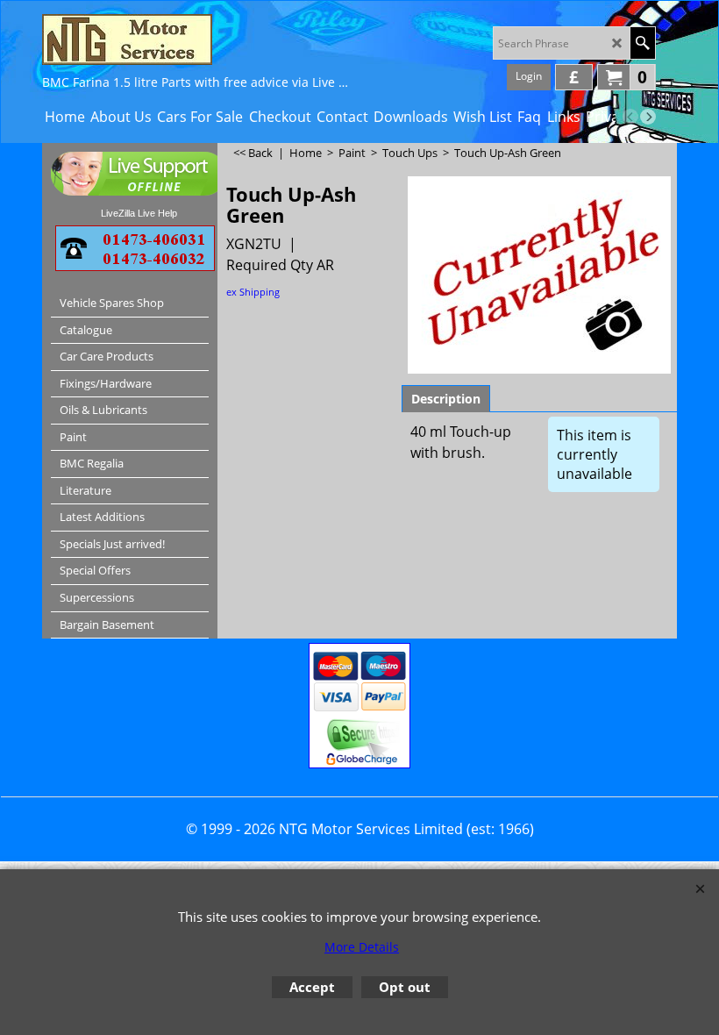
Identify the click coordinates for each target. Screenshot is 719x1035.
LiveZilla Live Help (139, 213)
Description (446, 398)
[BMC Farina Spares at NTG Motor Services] (195, 39)
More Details (361, 947)
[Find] (642, 43)
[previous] (630, 117)
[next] (648, 117)
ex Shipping (253, 291)
